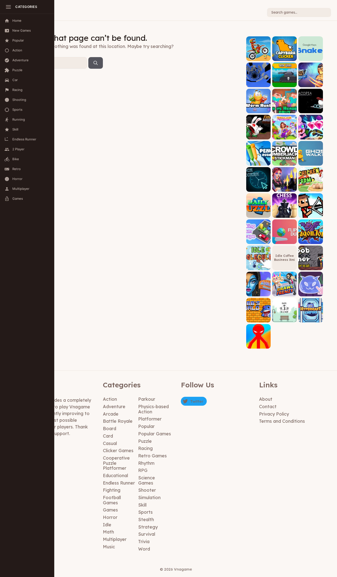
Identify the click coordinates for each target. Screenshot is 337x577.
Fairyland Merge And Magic (284, 132)
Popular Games (154, 434)
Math (108, 532)
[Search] (95, 63)
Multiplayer (115, 539)
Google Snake (310, 57)
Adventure (114, 406)
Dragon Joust (310, 240)
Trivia (144, 541)
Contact (268, 406)
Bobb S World (258, 318)
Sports (145, 512)
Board (109, 428)
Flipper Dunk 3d (284, 238)
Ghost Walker (310, 161)
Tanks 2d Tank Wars (285, 81)
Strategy (148, 527)
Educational (115, 475)
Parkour (146, 399)
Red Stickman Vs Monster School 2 (258, 341)
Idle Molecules (258, 265)
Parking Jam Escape (258, 238)
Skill (142, 505)
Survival (146, 534)
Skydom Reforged (311, 134)
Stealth (146, 519)
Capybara (284, 57)
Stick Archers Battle (311, 212)
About (265, 399)
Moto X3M (258, 57)
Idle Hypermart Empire (311, 315)
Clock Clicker (258, 188)
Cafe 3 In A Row (284, 317)
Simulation (149, 497)
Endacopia (311, 109)
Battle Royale (117, 421)
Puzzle (145, 441)
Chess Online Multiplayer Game (284, 211)
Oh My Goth (284, 188)
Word (144, 549)
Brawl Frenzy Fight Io (284, 291)
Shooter (147, 490)
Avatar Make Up (258, 291)
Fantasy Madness (258, 134)
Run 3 (258, 83)
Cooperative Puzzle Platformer (116, 463)
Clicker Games (118, 450)
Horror (110, 517)
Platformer (150, 419)
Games (110, 510)
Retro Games (152, 456)
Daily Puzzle (258, 214)
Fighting (111, 490)
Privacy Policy (274, 414)
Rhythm (146, 463)
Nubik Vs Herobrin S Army (285, 106)
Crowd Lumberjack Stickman (284, 159)
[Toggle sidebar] (8, 7)
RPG (143, 470)
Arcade (110, 414)
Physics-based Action (153, 409)
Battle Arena (310, 83)
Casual (110, 443)
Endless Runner (119, 483)
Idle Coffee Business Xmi (284, 258)
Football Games (112, 500)
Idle (107, 525)
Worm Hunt (258, 109)
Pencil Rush (258, 161)
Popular (146, 426)
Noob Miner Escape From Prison (310, 263)
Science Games (146, 480)
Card (108, 436)
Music (109, 547)
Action (110, 399)
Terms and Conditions (282, 421)
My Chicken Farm (310, 186)
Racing (145, 448)
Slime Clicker (310, 292)
